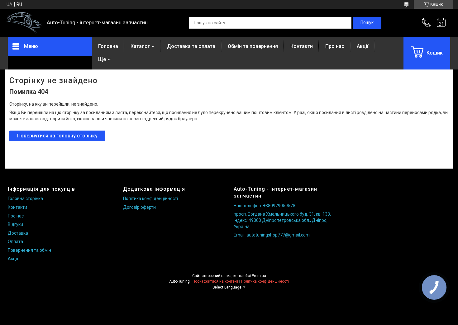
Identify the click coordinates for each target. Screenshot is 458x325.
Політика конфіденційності (150, 198)
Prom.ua (259, 276)
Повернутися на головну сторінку (57, 136)
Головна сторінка (25, 198)
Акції (362, 46)
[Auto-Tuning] (24, 23)
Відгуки (15, 224)
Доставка (18, 233)
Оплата (15, 241)
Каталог (140, 46)
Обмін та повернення (253, 46)
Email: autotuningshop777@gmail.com (272, 234)
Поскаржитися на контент (215, 281)
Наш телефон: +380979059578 (264, 205)
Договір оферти (139, 207)
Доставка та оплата (191, 46)
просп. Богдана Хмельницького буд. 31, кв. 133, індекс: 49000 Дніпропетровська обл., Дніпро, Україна (282, 220)
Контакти (301, 46)
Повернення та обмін (29, 250)
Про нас (334, 46)
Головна (108, 46)
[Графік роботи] (441, 23)
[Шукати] (367, 23)
